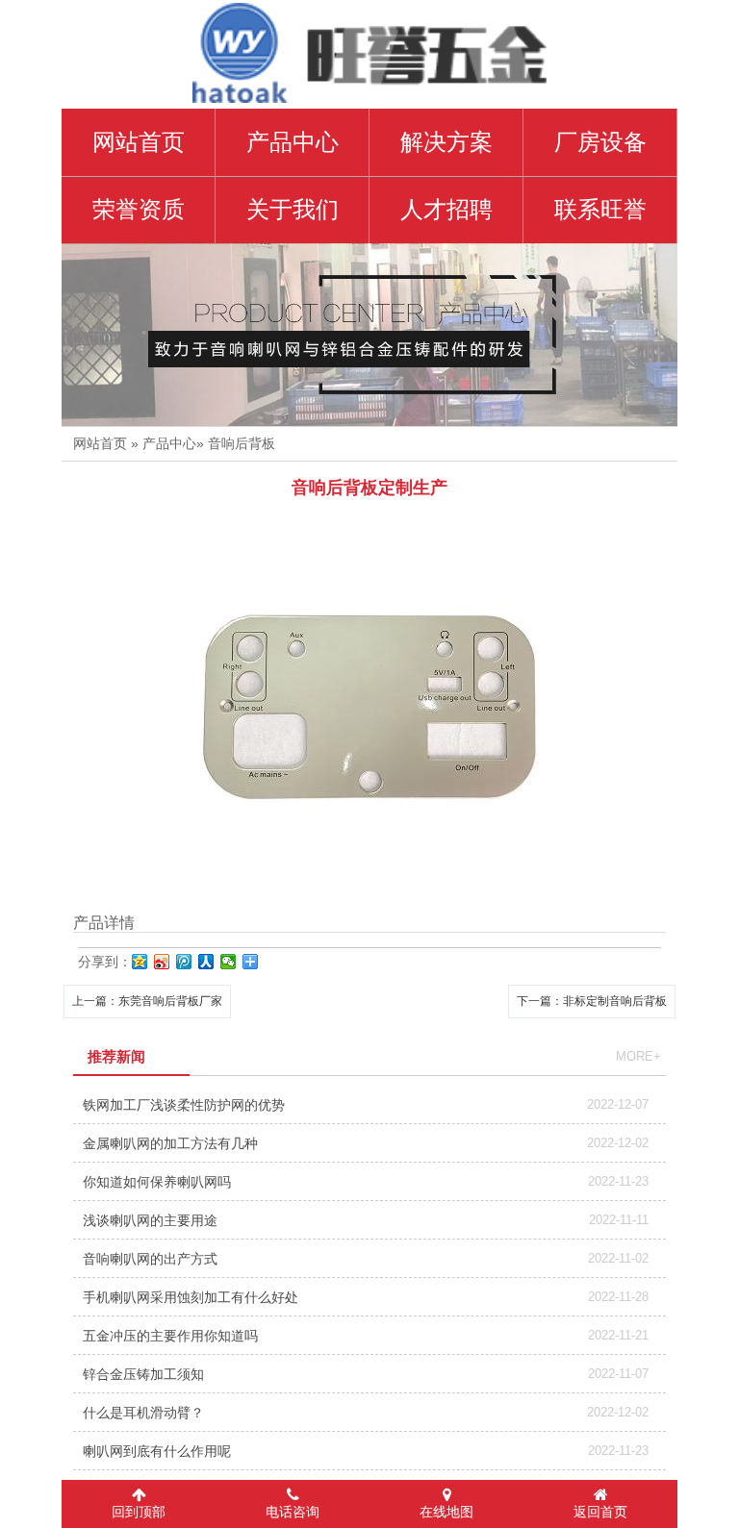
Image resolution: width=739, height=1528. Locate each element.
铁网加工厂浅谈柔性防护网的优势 (184, 1105)
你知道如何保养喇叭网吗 (157, 1182)
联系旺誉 (600, 209)
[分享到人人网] (206, 961)
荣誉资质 (138, 209)
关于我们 (292, 209)
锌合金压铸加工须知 (143, 1374)
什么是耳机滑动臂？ (143, 1412)
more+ (638, 1056)
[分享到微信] (228, 961)
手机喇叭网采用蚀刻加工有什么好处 (190, 1297)
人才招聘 (446, 209)
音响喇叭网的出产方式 (150, 1258)
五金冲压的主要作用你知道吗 (170, 1335)
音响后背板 (241, 443)
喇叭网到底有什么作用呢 (157, 1451)
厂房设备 (600, 142)
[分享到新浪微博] (162, 961)
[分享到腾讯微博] (184, 961)
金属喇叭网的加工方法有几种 (170, 1143)
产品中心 (292, 142)
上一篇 (147, 1001)
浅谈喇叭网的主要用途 (150, 1220)
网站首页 (100, 443)
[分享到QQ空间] (140, 961)
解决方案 (446, 142)
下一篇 (592, 1001)
